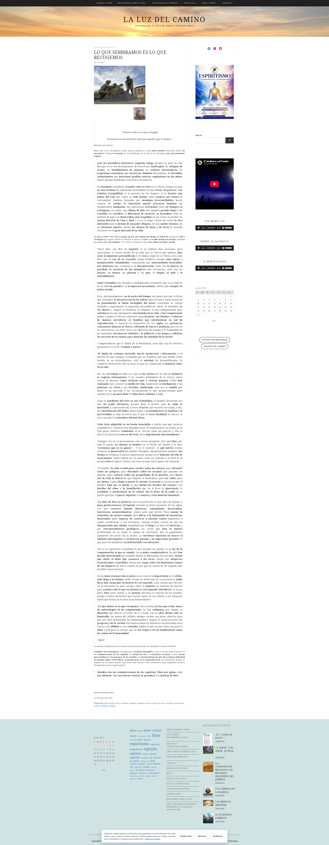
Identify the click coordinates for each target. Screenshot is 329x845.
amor (147, 730)
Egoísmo (147, 740)
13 (215, 303)
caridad (156, 730)
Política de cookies (152, 839)
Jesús (152, 761)
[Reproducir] (199, 228)
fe (151, 757)
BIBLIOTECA (189, 3)
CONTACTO (227, 3)
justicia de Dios (144, 703)
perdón (132, 770)
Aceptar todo (186, 836)
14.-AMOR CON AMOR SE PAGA (225, 750)
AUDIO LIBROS (209, 3)
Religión (133, 773)
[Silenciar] (223, 228)
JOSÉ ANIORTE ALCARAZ (177, 737)
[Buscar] (229, 140)
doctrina (133, 740)
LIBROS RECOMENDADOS (177, 757)
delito (112, 703)
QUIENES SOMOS (104, 3)
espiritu (132, 703)
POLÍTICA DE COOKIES (176, 778)
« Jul (214, 321)
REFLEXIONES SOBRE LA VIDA (132, 3)
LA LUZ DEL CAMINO (164, 19)
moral (150, 764)
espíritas (152, 754)
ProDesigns (233, 841)
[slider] (228, 227)
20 (215, 307)
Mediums (142, 764)
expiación (145, 758)
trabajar (104, 706)
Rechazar (202, 836)
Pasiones (154, 767)
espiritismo (139, 744)
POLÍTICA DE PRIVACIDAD (177, 784)
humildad (134, 761)
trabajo (112, 706)
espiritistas (136, 749)
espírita (145, 754)
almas (140, 731)
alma (106, 703)
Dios (118, 703)
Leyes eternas (158, 703)
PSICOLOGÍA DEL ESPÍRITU (165, 3)
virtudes (140, 779)
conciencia (141, 736)
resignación (143, 773)
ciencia (133, 736)
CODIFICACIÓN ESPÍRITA (177, 746)
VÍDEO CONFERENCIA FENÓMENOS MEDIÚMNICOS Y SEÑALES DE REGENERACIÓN (181, 807)
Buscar (198, 135)
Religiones (151, 770)
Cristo (149, 736)
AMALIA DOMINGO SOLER (177, 729)
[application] (214, 227)
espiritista (155, 744)
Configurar (217, 836)
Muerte (157, 764)
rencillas (169, 703)
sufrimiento (154, 773)
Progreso (140, 770)
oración (138, 767)
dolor (139, 740)
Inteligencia (144, 761)
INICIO (169, 773)
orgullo (146, 767)
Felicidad (157, 758)
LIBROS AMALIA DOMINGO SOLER (181, 752)
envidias (124, 703)
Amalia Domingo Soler (105, 47)
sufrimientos (134, 776)
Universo (133, 779)
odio (132, 767)
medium (133, 764)
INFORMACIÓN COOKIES (177, 768)
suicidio (148, 776)
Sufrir (141, 776)
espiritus (135, 753)
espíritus (135, 757)
